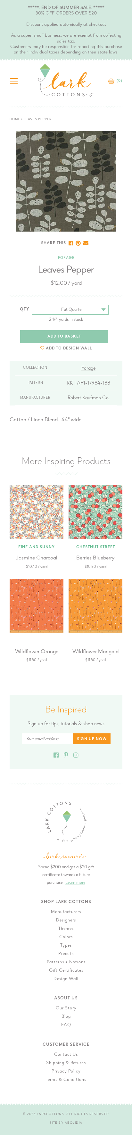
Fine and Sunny (36, 547)
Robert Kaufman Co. (89, 398)
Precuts (66, 954)
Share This (53, 243)
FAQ (66, 1025)
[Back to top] (122, 895)
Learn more (75, 883)
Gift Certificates (66, 970)
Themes (66, 929)
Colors (66, 937)
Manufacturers (66, 912)
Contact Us (66, 1055)
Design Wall (66, 979)
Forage (66, 258)
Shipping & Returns (66, 1063)
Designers (66, 920)
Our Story (66, 1008)
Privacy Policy (66, 1071)
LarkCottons (50, 1114)
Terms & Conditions (66, 1080)
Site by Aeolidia (66, 1123)
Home (15, 119)
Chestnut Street (95, 547)
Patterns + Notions (66, 962)
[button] (66, 348)
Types (66, 945)
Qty (24, 309)
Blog (66, 1017)
